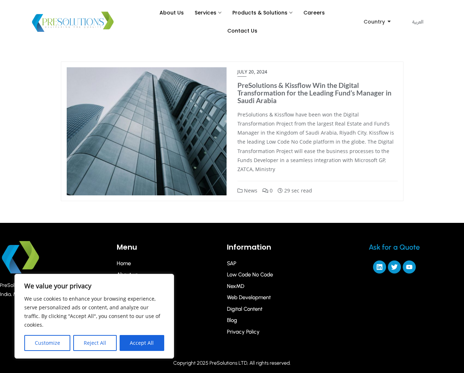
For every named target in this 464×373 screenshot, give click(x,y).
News (250, 190)
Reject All (95, 342)
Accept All (142, 342)
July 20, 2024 (252, 72)
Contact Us (242, 30)
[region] (94, 316)
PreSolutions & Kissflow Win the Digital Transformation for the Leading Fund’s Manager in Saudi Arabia (314, 93)
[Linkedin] (379, 267)
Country (374, 21)
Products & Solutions (259, 12)
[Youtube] (409, 267)
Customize (47, 342)
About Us (172, 12)
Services (205, 12)
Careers (314, 12)
